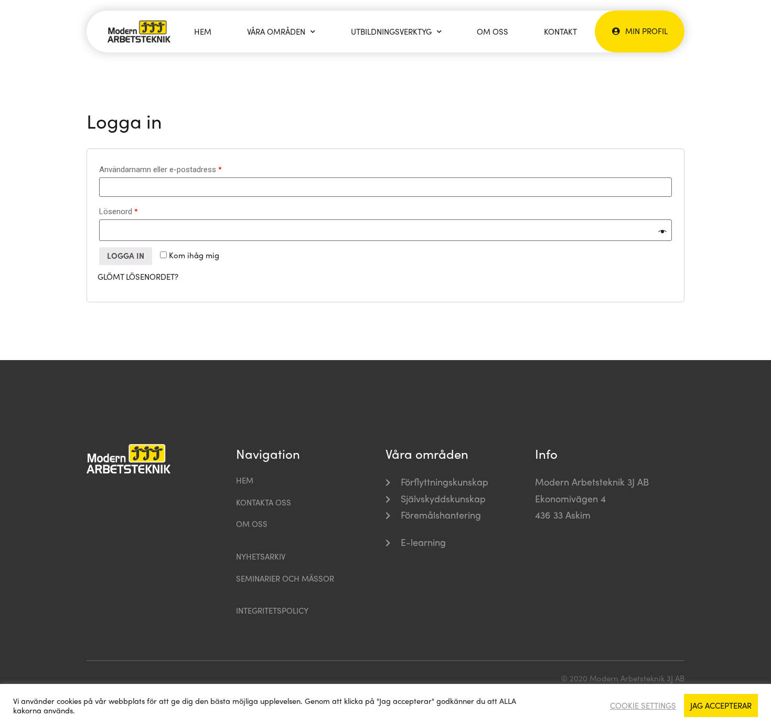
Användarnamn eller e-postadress (160, 169)
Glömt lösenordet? (138, 276)
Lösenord (118, 211)
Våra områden (276, 31)
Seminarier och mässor (285, 578)
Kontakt (560, 31)
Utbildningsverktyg (391, 31)
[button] (640, 31)
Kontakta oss (263, 502)
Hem (202, 31)
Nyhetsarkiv (260, 556)
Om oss (492, 31)
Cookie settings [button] (643, 705)
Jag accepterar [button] (721, 705)
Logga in (125, 255)
